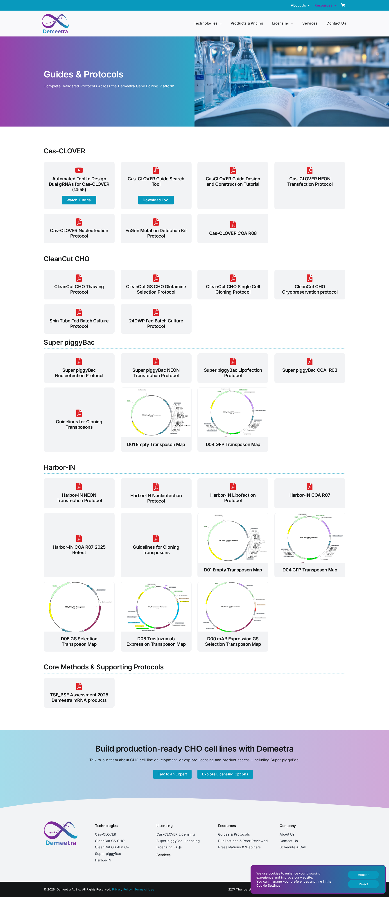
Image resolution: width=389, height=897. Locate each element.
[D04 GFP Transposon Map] (233, 389)
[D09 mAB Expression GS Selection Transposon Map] (233, 584)
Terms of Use (144, 889)
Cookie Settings (268, 885)
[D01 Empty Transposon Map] (156, 389)
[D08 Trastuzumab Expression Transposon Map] (156, 584)
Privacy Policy (122, 889)
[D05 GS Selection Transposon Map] (79, 584)
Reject (363, 884)
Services (163, 855)
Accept (363, 875)
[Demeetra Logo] (55, 16)
